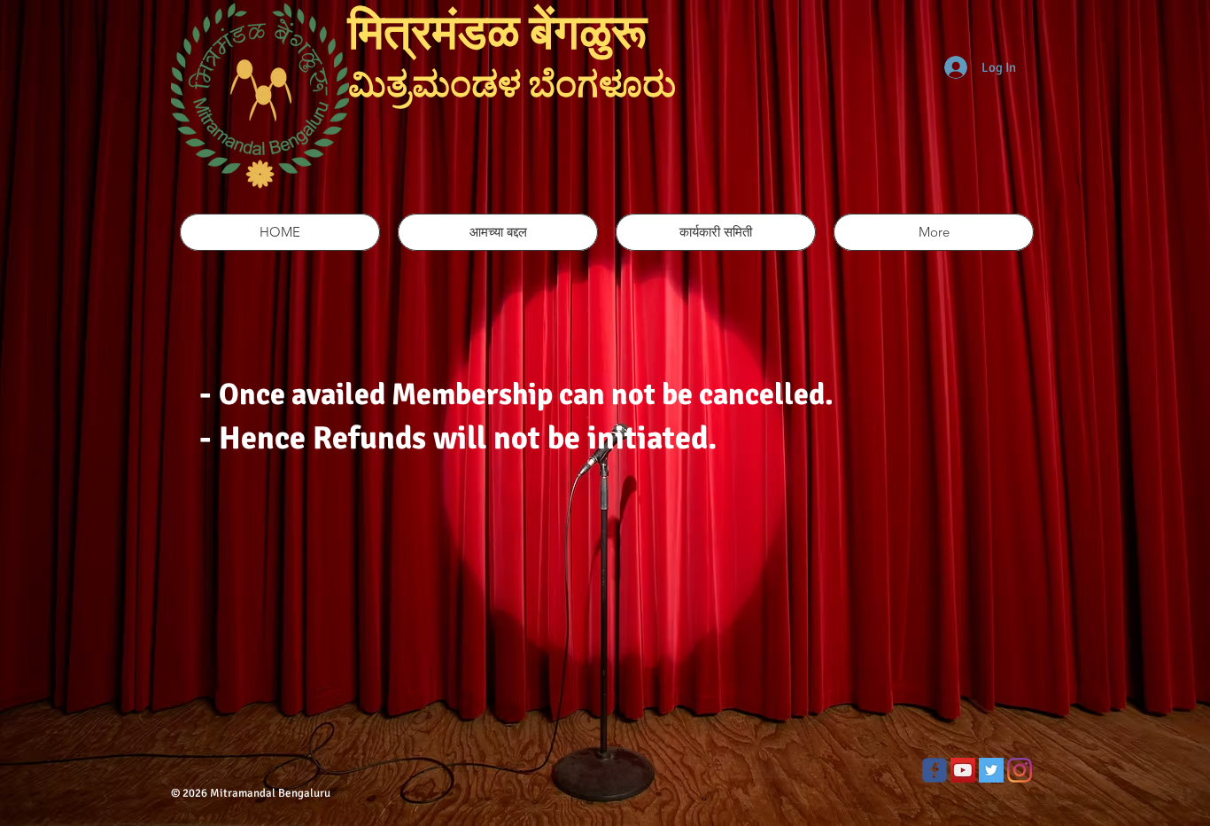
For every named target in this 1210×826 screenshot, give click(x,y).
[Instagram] (1019, 770)
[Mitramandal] (934, 770)
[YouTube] (962, 770)
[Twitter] (991, 770)
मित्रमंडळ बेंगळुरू (513, 33)
